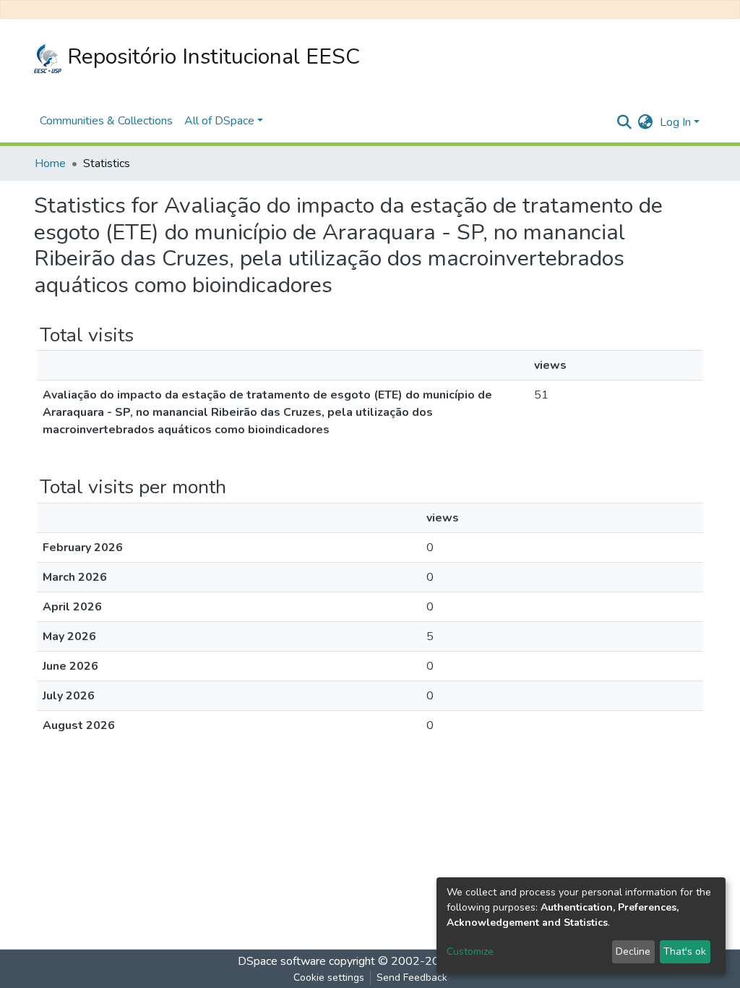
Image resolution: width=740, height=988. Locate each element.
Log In (675, 122)
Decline (633, 951)
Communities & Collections (106, 121)
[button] (645, 122)
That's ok (684, 951)
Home (50, 163)
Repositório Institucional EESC (210, 57)
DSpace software (282, 961)
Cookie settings (328, 977)
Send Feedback (412, 977)
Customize (470, 951)
